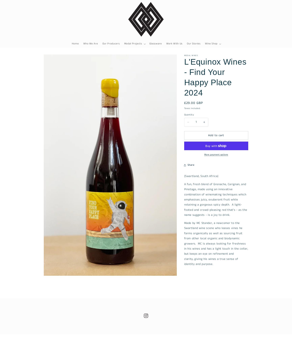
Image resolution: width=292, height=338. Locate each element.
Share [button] (191, 165)
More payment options (216, 154)
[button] (134, 44)
